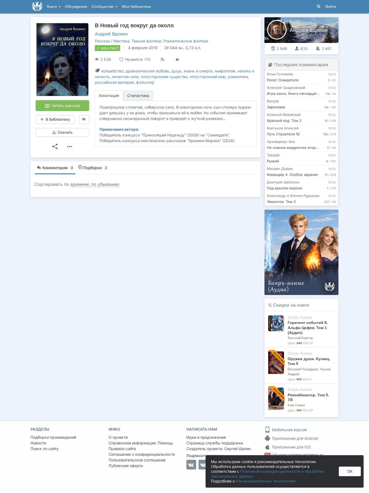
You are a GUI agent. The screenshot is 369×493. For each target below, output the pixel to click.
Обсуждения (76, 7)
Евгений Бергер (300, 338)
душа (176, 71)
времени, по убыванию (95, 184)
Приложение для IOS (291, 447)
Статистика (138, 95)
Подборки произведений (53, 437)
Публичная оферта (126, 465)
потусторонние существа (164, 76)
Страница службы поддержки (214, 443)
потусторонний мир (208, 76)
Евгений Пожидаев (303, 369)
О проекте (118, 437)
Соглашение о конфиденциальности (142, 454)
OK (350, 471)
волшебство (112, 71)
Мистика (121, 41)
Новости (38, 443)
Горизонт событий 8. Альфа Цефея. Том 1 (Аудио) (308, 327)
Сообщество (103, 7)
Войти (331, 7)
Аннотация (109, 95)
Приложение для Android (294, 438)
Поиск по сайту (45, 448)
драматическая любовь (147, 71)
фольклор (145, 82)
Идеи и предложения (206, 437)
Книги (52, 7)
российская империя (114, 82)
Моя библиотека (136, 7)
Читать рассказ (65, 105)
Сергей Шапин (237, 448)
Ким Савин (296, 405)
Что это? (303, 215)
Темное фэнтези (146, 41)
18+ (267, 454)
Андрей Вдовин (111, 33)
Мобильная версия (289, 429)
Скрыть (327, 216)
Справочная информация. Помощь (141, 443)
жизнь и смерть (198, 71)
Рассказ (102, 41)
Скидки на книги (291, 305)
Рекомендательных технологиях (266, 481)
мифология (225, 71)
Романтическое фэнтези (185, 41)
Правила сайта (122, 448)
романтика (238, 76)
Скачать (64, 132)
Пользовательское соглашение (137, 460)
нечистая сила (125, 76)
